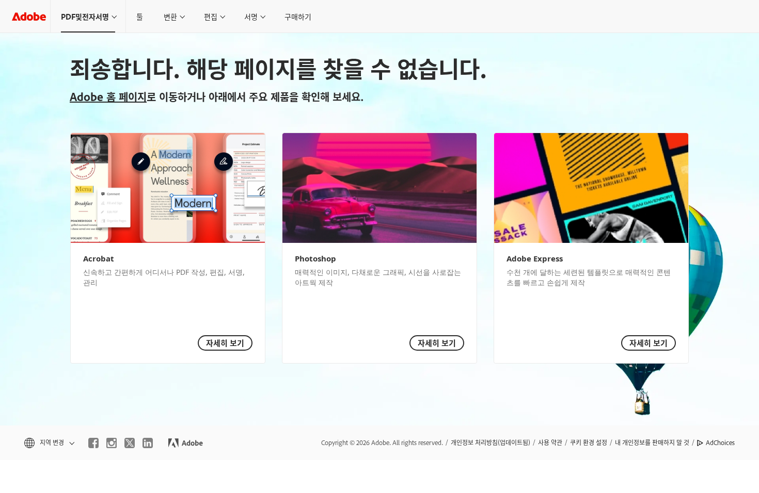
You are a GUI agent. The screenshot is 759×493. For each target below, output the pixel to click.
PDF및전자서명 (85, 16)
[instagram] (111, 443)
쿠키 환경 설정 (588, 442)
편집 (210, 16)
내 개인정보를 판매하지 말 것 (652, 442)
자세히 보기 (225, 343)
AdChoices (720, 442)
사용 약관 (550, 442)
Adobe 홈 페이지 (108, 96)
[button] (48, 443)
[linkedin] (148, 443)
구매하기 (297, 16)
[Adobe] (29, 16)
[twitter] (129, 443)
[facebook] (93, 443)
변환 (170, 16)
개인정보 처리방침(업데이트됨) (490, 442)
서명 (251, 16)
